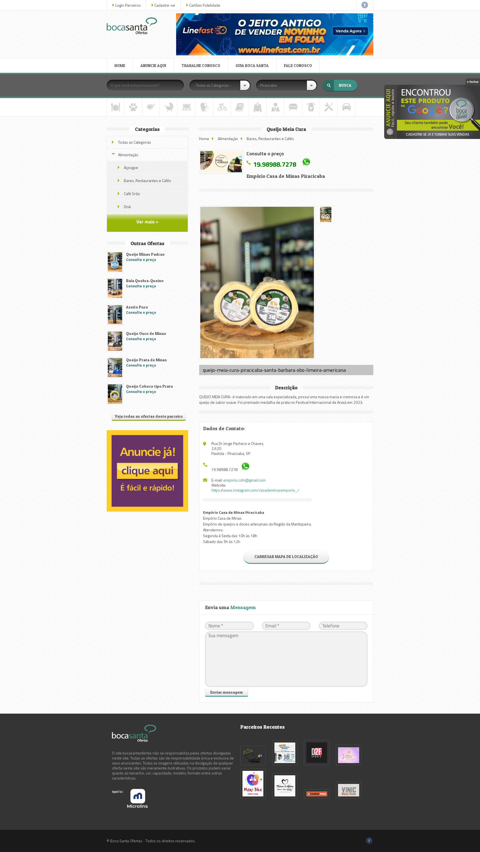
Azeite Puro (137, 307)
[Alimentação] (115, 107)
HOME (119, 65)
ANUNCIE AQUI (153, 65)
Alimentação (228, 138)
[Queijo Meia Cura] (221, 161)
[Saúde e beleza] (311, 107)
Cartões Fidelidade (204, 5)
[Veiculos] (346, 107)
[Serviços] (329, 107)
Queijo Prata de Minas (146, 359)
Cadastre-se (164, 5)
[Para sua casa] (293, 107)
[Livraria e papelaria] (240, 107)
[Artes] (151, 107)
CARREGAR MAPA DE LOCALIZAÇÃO (286, 556)
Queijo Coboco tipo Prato (149, 386)
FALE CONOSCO (298, 65)
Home (204, 138)
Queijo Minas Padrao (145, 254)
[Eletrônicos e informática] (186, 107)
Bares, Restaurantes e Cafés (270, 138)
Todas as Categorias (134, 142)
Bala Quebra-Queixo (145, 280)
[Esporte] (222, 107)
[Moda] (257, 107)
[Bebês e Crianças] (169, 107)
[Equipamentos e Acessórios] (204, 107)
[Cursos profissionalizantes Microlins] (130, 806)
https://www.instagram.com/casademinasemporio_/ (255, 490)
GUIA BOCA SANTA (252, 65)
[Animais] (133, 107)
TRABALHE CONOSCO (200, 65)
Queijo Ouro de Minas (146, 333)
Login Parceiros (128, 5)
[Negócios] (275, 107)
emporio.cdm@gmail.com (244, 480)
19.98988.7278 (274, 164)
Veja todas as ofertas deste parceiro (149, 416)
